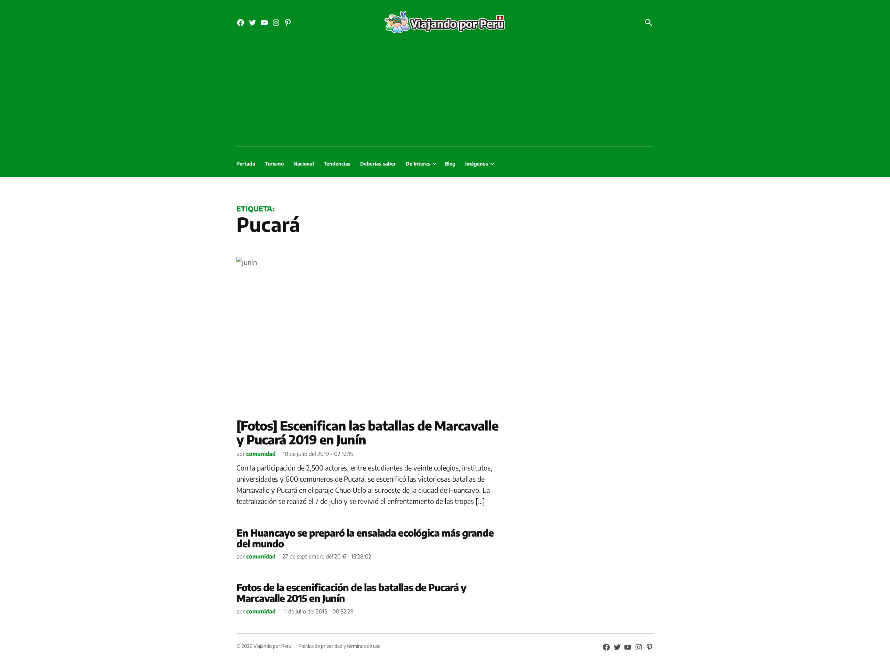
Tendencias (337, 164)
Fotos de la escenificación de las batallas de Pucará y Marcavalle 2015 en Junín (351, 592)
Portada (245, 164)
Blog (450, 164)
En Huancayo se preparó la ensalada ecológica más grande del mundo (365, 538)
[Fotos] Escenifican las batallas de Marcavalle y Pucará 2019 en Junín (367, 432)
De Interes (418, 164)
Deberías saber (378, 164)
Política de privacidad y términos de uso (339, 646)
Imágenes (476, 164)
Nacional (303, 164)
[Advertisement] (445, 94)
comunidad (261, 453)
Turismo (274, 164)
